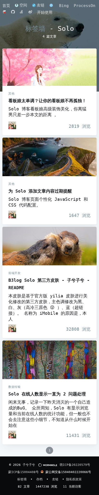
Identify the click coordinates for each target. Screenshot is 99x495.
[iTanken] (12, 125)
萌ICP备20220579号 (75, 465)
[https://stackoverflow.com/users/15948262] (23, 12)
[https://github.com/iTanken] (14, 12)
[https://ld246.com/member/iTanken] (5, 12)
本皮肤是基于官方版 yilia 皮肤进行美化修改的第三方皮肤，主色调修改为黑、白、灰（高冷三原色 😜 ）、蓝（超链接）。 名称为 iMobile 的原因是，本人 (47, 307)
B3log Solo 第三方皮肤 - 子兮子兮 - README (49, 246)
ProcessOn (84, 5)
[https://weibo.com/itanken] (31, 12)
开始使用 (44, 12)
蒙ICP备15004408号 (23, 472)
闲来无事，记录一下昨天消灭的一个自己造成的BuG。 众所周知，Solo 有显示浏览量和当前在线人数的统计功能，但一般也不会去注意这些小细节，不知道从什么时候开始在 (49, 414)
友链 (40, 5)
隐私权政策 (74, 479)
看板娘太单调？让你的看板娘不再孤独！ (49, 67)
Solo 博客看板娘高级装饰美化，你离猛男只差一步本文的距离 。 (47, 112)
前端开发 (14, 273)
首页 (7, 5)
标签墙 (35, 29)
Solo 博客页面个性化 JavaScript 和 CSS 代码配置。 (48, 202)
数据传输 (14, 386)
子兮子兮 (29, 465)
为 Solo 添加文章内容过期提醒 (49, 157)
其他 (11, 93)
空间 (23, 5)
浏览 (80, 126)
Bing (64, 5)
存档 (40, 479)
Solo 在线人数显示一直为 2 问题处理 (49, 360)
